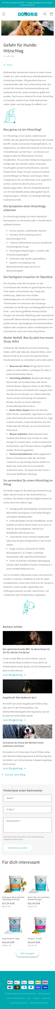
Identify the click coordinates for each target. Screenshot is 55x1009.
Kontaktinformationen (39, 1003)
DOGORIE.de (15, 994)
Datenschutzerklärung (15, 998)
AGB (28, 998)
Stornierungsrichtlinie (18, 1003)
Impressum (46, 998)
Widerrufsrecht (44, 994)
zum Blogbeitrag (12, 674)
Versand (36, 998)
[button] (3, 14)
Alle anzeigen (27, 953)
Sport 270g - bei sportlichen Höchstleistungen (39, 898)
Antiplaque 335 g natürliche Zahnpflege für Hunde (13, 898)
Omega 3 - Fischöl (35, 938)
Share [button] (9, 64)
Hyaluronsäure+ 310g (10, 938)
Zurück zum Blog (15, 774)
